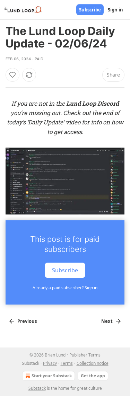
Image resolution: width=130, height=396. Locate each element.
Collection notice (93, 363)
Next (107, 321)
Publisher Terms (85, 355)
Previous (27, 321)
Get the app (93, 376)
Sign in (115, 10)
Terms (67, 363)
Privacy (50, 363)
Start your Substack (52, 376)
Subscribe (90, 10)
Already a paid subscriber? (65, 288)
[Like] (12, 75)
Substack (37, 388)
